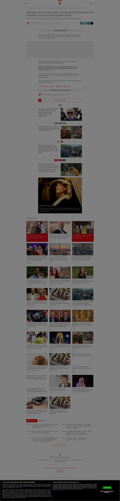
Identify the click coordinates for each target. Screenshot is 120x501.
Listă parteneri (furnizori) (57, 490)
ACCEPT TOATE (107, 487)
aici (28, 494)
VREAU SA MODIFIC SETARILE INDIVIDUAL (106, 492)
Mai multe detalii (18, 487)
